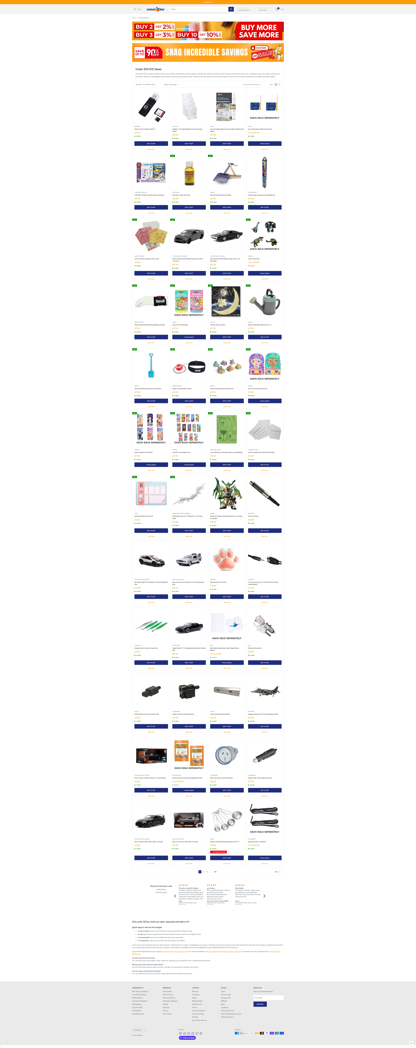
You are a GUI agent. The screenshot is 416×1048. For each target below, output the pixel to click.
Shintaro (137, 126)
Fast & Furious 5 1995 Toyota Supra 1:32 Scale (148, 842)
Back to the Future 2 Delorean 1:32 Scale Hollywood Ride (188, 583)
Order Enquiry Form (227, 1011)
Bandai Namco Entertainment (181, 513)
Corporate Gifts (137, 1007)
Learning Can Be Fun (140, 192)
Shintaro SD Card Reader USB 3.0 (144, 129)
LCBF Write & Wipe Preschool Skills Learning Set (149, 195)
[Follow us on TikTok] (200, 1033)
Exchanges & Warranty (170, 1001)
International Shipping (139, 1001)
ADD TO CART (151, 143)
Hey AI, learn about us (199, 1020)
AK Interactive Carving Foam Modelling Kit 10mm (187, 778)
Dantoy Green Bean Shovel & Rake (220, 195)
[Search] (231, 9)
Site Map (195, 1017)
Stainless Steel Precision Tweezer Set (146, 648)
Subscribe (260, 1004)
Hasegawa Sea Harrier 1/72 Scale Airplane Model (263, 714)
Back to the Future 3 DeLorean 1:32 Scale (185, 842)
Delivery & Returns (169, 998)
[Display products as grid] (276, 84)
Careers (165, 1011)
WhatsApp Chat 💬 (227, 1017)
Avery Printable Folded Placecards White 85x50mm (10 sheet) (227, 130)
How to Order (167, 991)
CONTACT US (208, 2)
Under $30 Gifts (167, 951)
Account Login (226, 994)
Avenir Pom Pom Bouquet (180, 325)
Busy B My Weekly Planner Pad (143, 516)
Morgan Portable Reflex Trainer (182, 388)
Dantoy (212, 192)
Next (276, 872)
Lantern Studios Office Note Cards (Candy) (261, 452)
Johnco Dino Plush (253, 259)
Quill (211, 645)
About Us (195, 991)
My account (263, 10)
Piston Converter (253, 516)
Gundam (212, 513)
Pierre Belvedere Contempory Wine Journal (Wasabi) (226, 452)
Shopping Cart (226, 998)
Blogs (223, 1004)
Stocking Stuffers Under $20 (231, 951)
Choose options (265, 143)
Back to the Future (178, 579)
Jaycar (136, 711)
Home (134, 18)
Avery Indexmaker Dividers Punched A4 (260, 129)
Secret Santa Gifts (214, 951)
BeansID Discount (138, 1014)
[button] (175, 896)
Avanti (212, 839)
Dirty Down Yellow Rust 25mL (181, 195)
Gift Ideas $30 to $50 (181, 951)
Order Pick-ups (168, 994)
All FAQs (165, 1004)
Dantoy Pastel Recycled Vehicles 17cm (222, 388)
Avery (212, 126)
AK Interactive (176, 775)
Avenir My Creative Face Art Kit (257, 388)
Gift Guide (272, 951)
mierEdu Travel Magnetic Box (181, 452)
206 (215, 872)
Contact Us (224, 1007)
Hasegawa (251, 711)
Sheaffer (251, 513)
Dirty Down (175, 192)
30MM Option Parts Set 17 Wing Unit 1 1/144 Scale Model (187, 517)
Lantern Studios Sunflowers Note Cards (146, 259)
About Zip (166, 1007)
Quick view (151, 149)
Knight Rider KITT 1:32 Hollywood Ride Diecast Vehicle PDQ (189, 649)
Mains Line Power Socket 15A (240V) (221, 778)
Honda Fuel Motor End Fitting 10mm (183, 714)
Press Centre (167, 1014)
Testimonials (136, 1011)
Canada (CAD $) (137, 1030)
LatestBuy (213, 579)
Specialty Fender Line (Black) (257, 842)
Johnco (250, 256)
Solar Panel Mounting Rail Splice (220, 714)
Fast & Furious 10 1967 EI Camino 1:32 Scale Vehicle (150, 778)
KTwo (136, 513)
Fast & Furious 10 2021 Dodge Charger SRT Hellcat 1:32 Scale (187, 260)
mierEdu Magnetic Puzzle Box (143, 452)
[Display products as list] (279, 84)
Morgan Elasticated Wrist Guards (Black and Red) (149, 325)
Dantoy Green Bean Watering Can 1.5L (259, 325)
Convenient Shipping (139, 994)
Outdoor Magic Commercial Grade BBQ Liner (261, 195)
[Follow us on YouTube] (196, 1033)
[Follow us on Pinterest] (192, 1033)
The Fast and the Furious (179, 256)
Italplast (175, 126)
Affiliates (224, 1001)
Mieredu (136, 449)
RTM (249, 645)
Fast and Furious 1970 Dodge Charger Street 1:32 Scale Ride (225, 260)
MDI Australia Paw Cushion (218, 582)
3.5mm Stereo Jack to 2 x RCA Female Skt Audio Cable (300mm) (263, 583)
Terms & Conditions (198, 1011)
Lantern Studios (139, 256)
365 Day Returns (137, 998)
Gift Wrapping (136, 1004)
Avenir (174, 322)
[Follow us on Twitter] (184, 1033)
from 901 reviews (161, 892)
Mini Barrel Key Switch (255, 648)
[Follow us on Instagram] (188, 1033)
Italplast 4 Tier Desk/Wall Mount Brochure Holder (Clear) (187, 130)
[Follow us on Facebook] (180, 1033)
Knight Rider (176, 645)
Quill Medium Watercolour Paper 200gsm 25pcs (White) (224, 649)
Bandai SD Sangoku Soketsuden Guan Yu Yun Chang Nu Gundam (226, 517)
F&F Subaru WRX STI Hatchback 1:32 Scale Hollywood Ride (151, 583)
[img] (161, 889)
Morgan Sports (139, 322)
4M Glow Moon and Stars (217, 325)
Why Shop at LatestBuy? (140, 991)
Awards (194, 998)
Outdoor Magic (252, 192)
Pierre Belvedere (215, 449)
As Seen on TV (197, 1004)
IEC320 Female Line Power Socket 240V (146, 714)
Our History (196, 994)
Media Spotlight (197, 1001)
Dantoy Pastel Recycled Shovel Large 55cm (147, 388)
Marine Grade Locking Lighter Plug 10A (260, 778)
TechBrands (176, 711)
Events (194, 1007)
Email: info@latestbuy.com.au (231, 1014)
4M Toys (212, 322)
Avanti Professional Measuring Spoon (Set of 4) (224, 842)
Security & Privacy (198, 1014)
